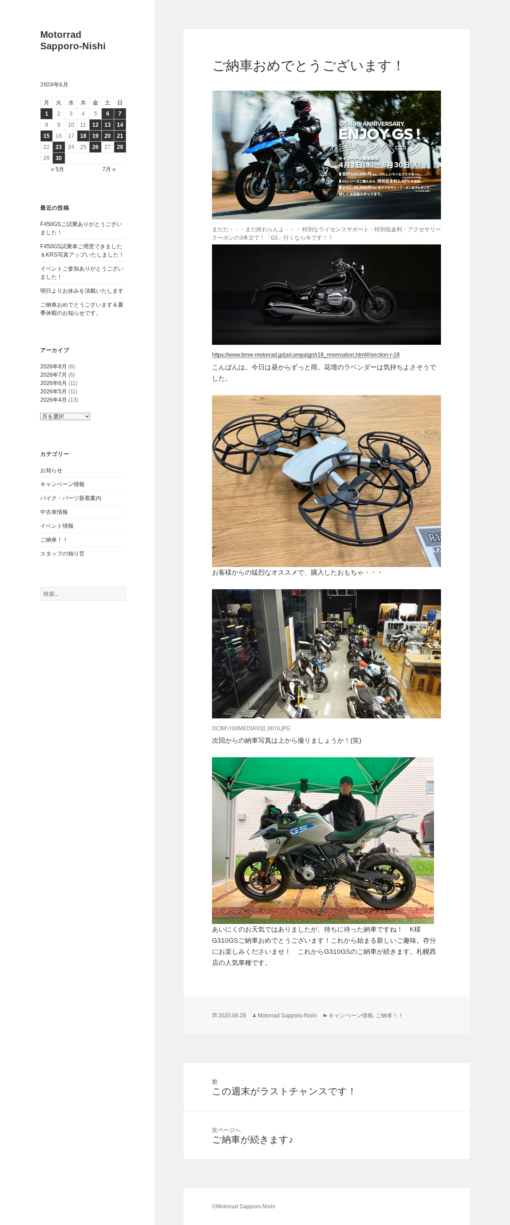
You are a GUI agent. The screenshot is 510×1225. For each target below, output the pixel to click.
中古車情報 (54, 512)
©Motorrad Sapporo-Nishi (243, 1206)
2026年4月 (53, 400)
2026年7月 (53, 375)
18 (83, 136)
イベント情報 (57, 526)
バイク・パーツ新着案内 (70, 498)
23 (59, 147)
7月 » (109, 169)
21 (120, 136)
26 (95, 147)
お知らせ (51, 470)
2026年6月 (53, 383)
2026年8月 (53, 366)
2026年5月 (53, 391)
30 (59, 158)
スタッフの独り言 (62, 554)
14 (120, 125)
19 (95, 136)
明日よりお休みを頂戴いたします (82, 291)
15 (46, 136)
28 (120, 147)
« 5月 (57, 169)
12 (95, 125)
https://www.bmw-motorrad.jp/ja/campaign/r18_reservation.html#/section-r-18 (306, 355)
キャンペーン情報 (62, 484)
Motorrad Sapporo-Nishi (287, 1015)
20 (107, 136)
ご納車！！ (54, 540)
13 (107, 125)
